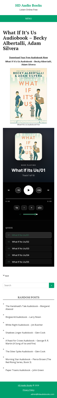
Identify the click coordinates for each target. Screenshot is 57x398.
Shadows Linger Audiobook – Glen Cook (25, 332)
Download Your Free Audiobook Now (28, 57)
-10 (18, 190)
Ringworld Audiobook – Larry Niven (23, 317)
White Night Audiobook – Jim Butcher (24, 324)
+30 (39, 190)
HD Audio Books (28, 5)
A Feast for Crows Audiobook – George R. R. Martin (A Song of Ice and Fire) (27, 342)
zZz (39, 207)
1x (17, 207)
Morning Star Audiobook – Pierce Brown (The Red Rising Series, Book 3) (28, 361)
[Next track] (48, 190)
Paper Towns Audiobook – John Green (25, 370)
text (7, 275)
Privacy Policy (28, 390)
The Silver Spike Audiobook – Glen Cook (25, 351)
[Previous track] (9, 190)
